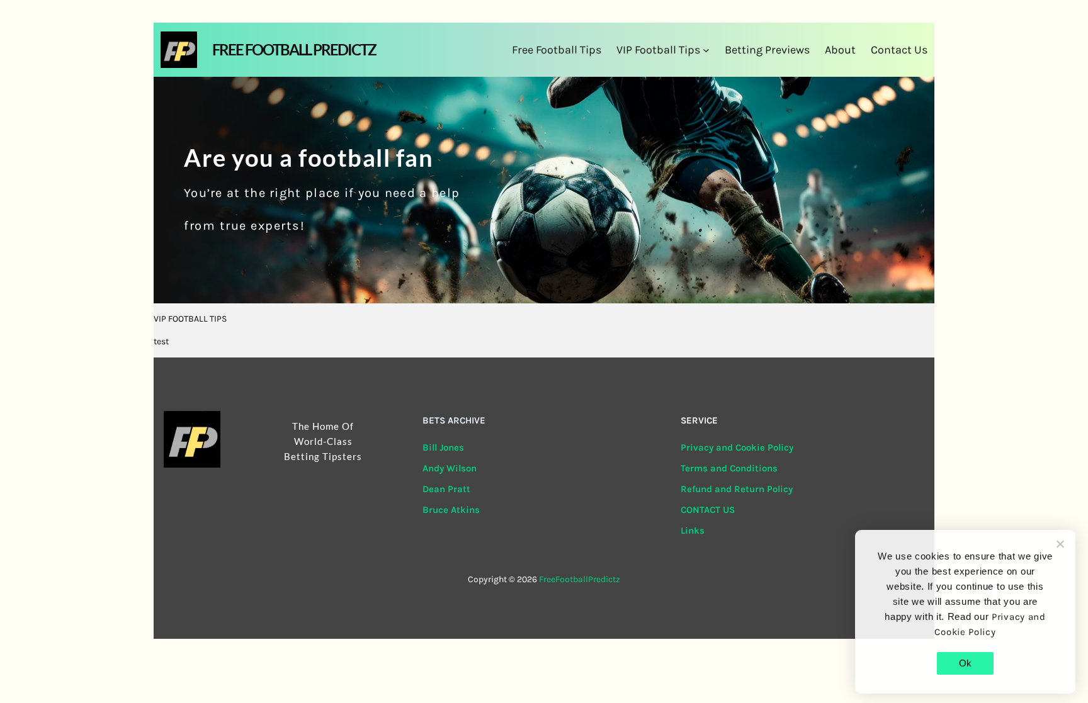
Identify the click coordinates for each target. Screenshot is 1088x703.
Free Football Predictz (294, 49)
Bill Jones (443, 447)
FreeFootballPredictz (579, 579)
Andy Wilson (449, 468)
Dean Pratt (446, 489)
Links (693, 530)
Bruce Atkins (451, 509)
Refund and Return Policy (737, 489)
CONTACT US (708, 509)
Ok (965, 663)
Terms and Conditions (729, 468)
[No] (1059, 543)
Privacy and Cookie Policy (737, 447)
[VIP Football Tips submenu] (706, 50)
